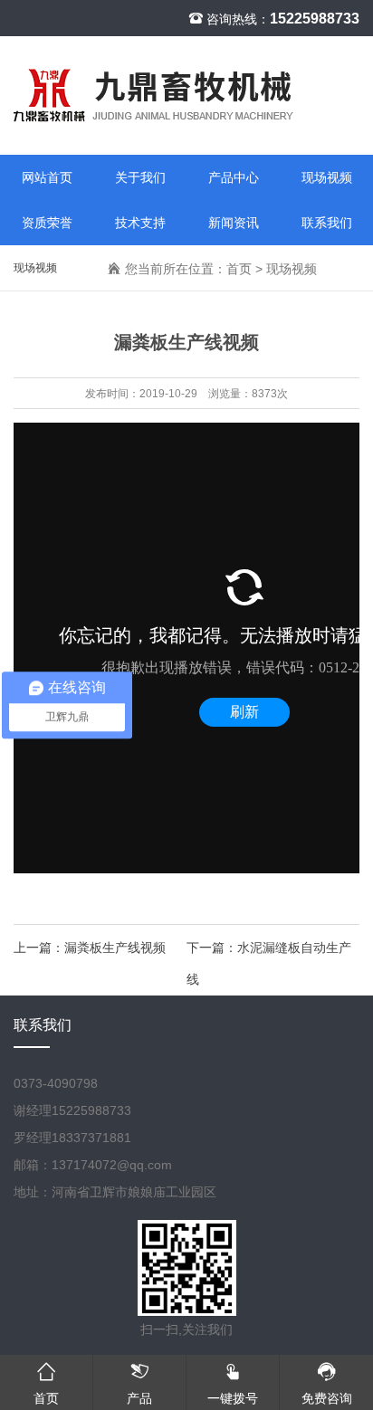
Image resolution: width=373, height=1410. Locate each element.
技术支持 (140, 222)
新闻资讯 (233, 222)
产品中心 (233, 177)
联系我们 (326, 222)
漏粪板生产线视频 (115, 947)
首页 (239, 269)
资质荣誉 (47, 222)
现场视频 (326, 177)
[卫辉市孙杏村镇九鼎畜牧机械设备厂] (186, 95)
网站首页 (47, 177)
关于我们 (140, 177)
